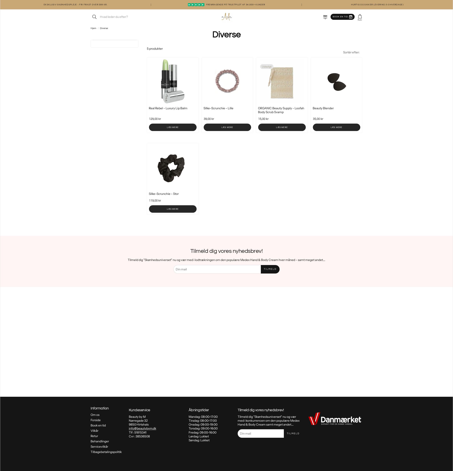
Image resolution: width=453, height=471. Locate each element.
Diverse (104, 28)
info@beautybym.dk (142, 428)
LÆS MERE (173, 127)
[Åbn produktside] (173, 81)
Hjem (93, 28)
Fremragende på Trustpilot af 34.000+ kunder (226, 4)
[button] (325, 16)
